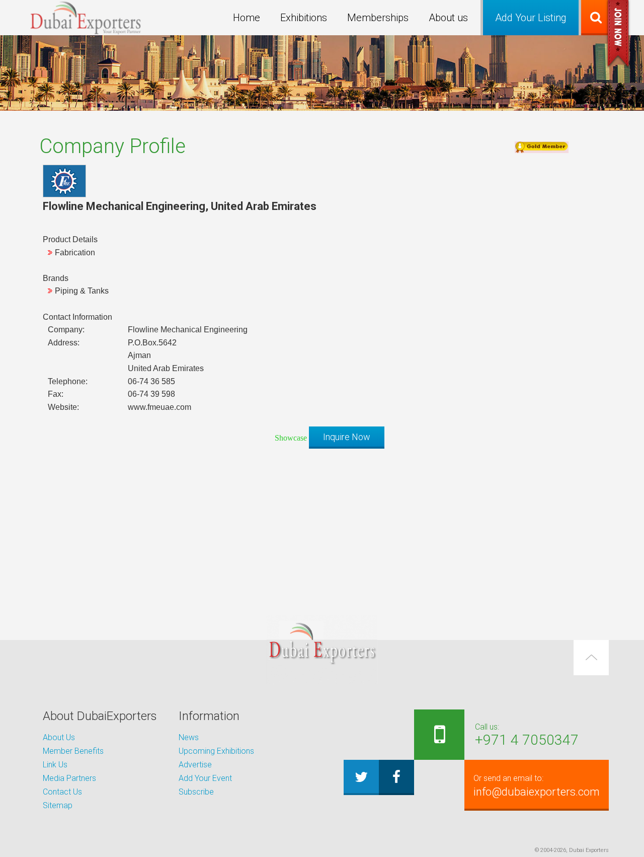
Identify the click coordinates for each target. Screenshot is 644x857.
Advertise (195, 764)
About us (448, 18)
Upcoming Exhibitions (216, 751)
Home (246, 18)
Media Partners (69, 778)
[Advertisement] (322, 526)
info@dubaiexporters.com (536, 785)
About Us (59, 737)
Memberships (378, 18)
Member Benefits (73, 751)
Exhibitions (303, 18)
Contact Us (62, 792)
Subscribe (196, 792)
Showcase (291, 438)
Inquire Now (346, 437)
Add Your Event (205, 778)
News (189, 737)
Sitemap (57, 805)
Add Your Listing (531, 18)
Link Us (55, 764)
